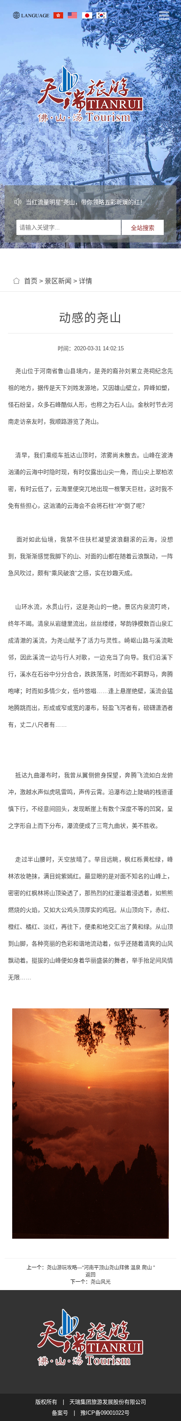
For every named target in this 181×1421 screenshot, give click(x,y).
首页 (30, 281)
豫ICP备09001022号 (105, 1413)
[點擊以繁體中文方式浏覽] (58, 15)
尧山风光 (100, 1282)
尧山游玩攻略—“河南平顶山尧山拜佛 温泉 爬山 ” (101, 1268)
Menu (164, 15)
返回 (90, 1275)
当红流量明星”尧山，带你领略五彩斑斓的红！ (86, 202)
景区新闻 (58, 281)
